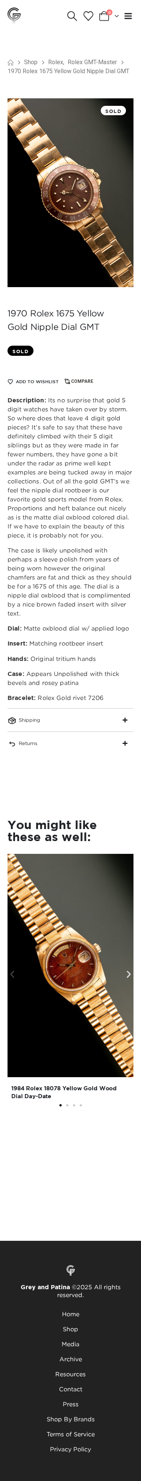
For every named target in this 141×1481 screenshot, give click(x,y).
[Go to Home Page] (11, 62)
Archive (70, 1359)
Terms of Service (71, 1434)
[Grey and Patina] (14, 15)
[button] (72, 16)
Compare (82, 381)
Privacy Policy (70, 1449)
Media (70, 1344)
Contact (70, 1389)
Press (71, 1404)
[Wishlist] (88, 16)
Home (70, 1314)
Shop (70, 1329)
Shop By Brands (71, 1419)
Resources (70, 1374)
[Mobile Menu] (128, 16)
